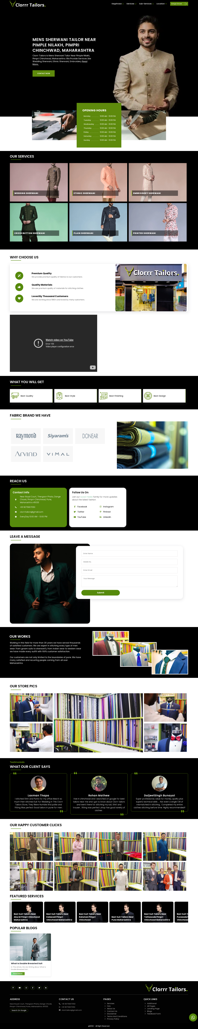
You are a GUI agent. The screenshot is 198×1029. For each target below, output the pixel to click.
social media (86, 496)
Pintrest (107, 511)
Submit (100, 592)
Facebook (82, 506)
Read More (17, 973)
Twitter (80, 511)
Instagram (108, 506)
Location (161, 3)
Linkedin (107, 517)
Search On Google (19, 1010)
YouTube (81, 517)
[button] (44, 73)
